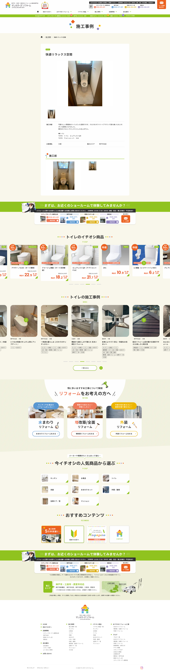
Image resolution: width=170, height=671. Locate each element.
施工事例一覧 (73, 627)
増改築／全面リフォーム (76, 643)
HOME (45, 624)
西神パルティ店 (48, 637)
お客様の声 (117, 654)
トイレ (71, 633)
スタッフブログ (118, 650)
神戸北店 (46, 635)
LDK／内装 (72, 639)
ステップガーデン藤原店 (121, 660)
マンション (72, 648)
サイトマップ (30, 668)
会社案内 (46, 646)
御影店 (45, 639)
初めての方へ (47, 627)
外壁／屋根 (72, 641)
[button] (26, 263)
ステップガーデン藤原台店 (51, 633)
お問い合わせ (47, 653)
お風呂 (71, 631)
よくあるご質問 (48, 650)
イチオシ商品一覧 (98, 627)
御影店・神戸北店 (119, 656)
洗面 (70, 635)
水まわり (71, 637)
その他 (71, 650)
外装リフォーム (118, 631)
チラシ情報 (117, 647)
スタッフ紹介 (47, 648)
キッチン (71, 629)
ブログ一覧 (117, 637)
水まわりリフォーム (119, 627)
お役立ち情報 (117, 652)
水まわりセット (97, 637)
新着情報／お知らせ (119, 645)
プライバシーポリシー (43, 668)
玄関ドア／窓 (73, 645)
